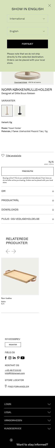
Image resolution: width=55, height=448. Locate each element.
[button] (32, 444)
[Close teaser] (11, 440)
